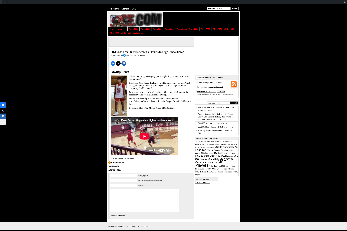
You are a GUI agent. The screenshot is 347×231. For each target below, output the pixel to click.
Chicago (230, 147)
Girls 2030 (138, 33)
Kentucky (209, 153)
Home (112, 29)
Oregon (219, 169)
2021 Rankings (222, 144)
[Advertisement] (205, 19)
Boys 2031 (170, 29)
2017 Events (225, 141)
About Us (114, 9)
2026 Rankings (211, 147)
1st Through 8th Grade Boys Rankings (208, 141)
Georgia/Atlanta (227, 150)
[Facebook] (113, 63)
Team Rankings (212, 172)
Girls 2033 (229, 29)
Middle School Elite (118, 55)
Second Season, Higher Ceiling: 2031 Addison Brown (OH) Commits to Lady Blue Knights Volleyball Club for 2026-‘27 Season (216, 117)
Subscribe (200, 77)
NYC (209, 168)
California (221, 147)
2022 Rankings (232, 144)
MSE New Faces (210, 162)
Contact (125, 9)
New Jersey (230, 166)
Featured (200, 149)
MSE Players (129, 159)
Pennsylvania (228, 169)
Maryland (217, 153)
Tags (214, 77)
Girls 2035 (205, 29)
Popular (220, 77)
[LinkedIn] (123, 63)
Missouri (232, 153)
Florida (210, 150)
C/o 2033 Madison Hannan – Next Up (212, 123)
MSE (134, 9)
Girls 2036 (193, 29)
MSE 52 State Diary (205, 156)
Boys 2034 (133, 29)
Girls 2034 (217, 29)
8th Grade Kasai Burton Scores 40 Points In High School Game (147, 52)
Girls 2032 (114, 33)
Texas (235, 172)
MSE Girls (212, 159)
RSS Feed (203, 82)
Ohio (214, 169)
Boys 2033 (145, 29)
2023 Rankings (200, 147)
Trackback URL (113, 166)
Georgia (217, 150)
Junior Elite (200, 153)
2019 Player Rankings (209, 144)
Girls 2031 (126, 33)
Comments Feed (215, 82)
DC (236, 147)
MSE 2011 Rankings (224, 156)
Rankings (200, 171)
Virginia (197, 174)
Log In (5, 2)
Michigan (225, 153)
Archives (208, 77)
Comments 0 (141, 55)
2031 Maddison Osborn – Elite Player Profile (215, 127)
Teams (220, 172)
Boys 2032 (158, 29)
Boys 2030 (182, 29)
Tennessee (228, 172)
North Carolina (200, 169)
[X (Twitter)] (118, 63)
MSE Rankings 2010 (217, 166)
